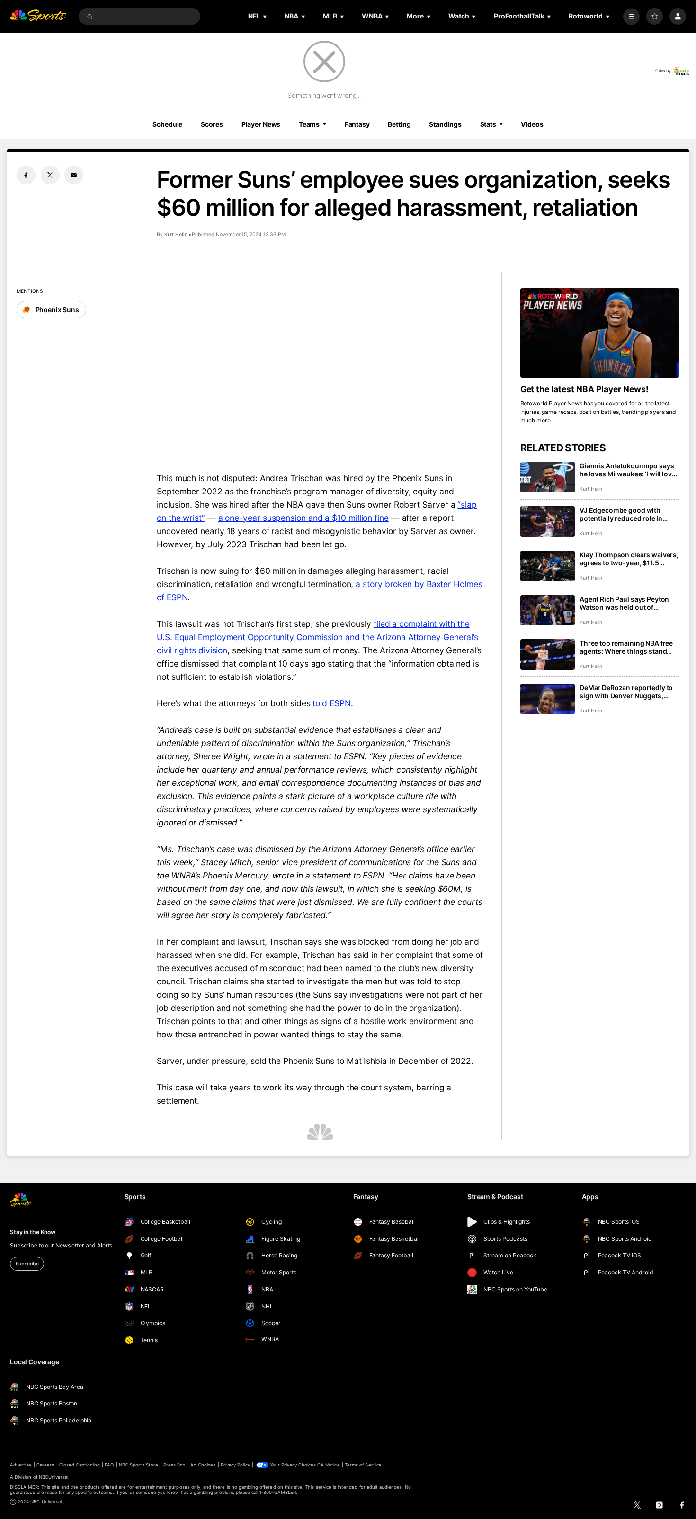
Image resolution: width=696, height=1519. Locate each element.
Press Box (174, 1464)
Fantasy (357, 124)
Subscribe (27, 1264)
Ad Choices (202, 1464)
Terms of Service (363, 1464)
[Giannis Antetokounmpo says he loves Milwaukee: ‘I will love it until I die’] (547, 477)
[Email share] (73, 175)
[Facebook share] (26, 175)
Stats (488, 124)
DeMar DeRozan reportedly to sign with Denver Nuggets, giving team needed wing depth (629, 692)
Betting (399, 124)
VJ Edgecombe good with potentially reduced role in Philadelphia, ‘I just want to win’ (629, 514)
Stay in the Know (32, 1232)
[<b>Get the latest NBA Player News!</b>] (599, 333)
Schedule (167, 124)
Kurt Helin (175, 234)
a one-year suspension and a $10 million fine (303, 518)
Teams (309, 124)
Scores (212, 124)
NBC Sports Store (139, 1464)
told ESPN (331, 703)
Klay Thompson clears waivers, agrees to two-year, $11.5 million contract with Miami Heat (629, 559)
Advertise (20, 1464)
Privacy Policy (235, 1464)
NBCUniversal (54, 1477)
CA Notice (328, 1464)
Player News (261, 124)
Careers (45, 1464)
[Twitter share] (50, 175)
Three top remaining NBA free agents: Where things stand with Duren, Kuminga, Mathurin (629, 647)
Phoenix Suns (57, 310)
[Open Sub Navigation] (265, 16)
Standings (445, 124)
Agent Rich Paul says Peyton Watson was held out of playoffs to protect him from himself (624, 603)
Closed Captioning (79, 1464)
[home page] (38, 16)
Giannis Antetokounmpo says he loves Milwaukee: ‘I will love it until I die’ (628, 470)
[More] (631, 16)
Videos (532, 124)
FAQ (109, 1464)
